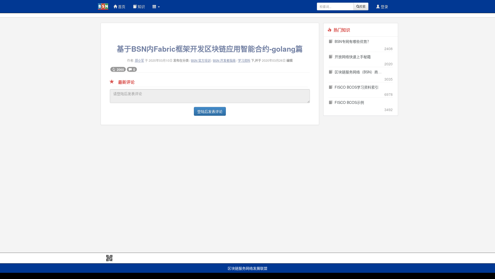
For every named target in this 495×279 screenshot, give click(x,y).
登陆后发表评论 (209, 111)
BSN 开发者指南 (224, 60)
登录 (384, 6)
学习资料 (244, 60)
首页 (121, 6)
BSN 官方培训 (201, 60)
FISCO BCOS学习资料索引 (356, 87)
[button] (156, 6)
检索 (362, 6)
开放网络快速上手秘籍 (353, 56)
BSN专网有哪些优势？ (353, 41)
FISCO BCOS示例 (349, 102)
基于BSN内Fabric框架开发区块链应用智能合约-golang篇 (210, 48)
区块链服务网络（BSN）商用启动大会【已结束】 (374, 71)
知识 (141, 6)
